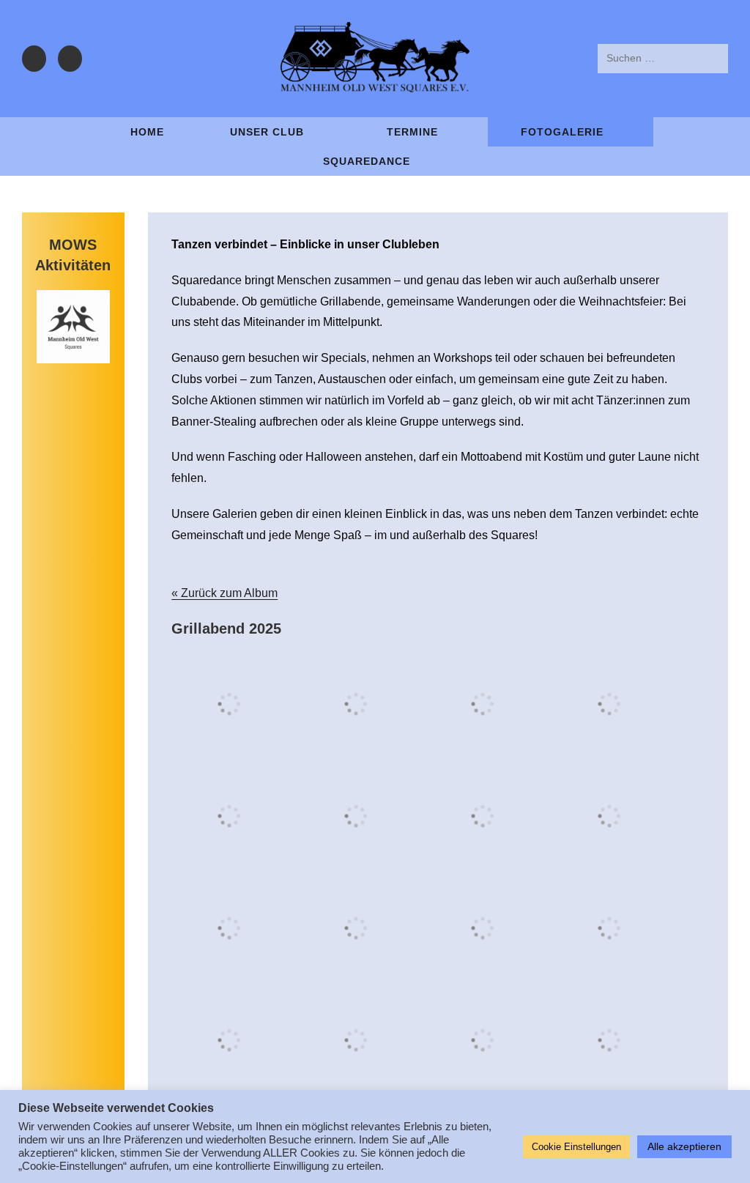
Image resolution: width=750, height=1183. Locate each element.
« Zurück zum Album (224, 593)
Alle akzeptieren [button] (684, 1146)
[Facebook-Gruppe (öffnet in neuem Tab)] (34, 58)
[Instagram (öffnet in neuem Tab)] (70, 58)
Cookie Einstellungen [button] (576, 1146)
